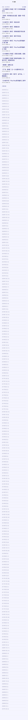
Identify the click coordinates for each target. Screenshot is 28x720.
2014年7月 (4, 492)
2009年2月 (4, 672)
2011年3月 (4, 603)
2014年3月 (4, 503)
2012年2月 (4, 572)
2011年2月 (4, 606)
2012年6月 (4, 561)
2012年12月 (4, 545)
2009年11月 (4, 647)
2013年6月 (4, 528)
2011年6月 (4, 595)
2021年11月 (4, 248)
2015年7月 (4, 459)
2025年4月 (4, 134)
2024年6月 (4, 162)
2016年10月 (4, 417)
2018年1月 (4, 375)
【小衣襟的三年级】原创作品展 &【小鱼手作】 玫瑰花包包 (13, 59)
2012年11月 (4, 548)
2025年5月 (4, 131)
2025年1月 (4, 142)
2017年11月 (4, 381)
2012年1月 (4, 575)
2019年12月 (4, 312)
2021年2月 (4, 273)
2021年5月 (4, 264)
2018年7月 (4, 359)
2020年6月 (4, 295)
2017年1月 (4, 409)
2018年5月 (4, 364)
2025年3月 (4, 137)
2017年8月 (4, 389)
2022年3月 (4, 237)
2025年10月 (4, 117)
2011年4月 (4, 600)
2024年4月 (4, 167)
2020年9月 (4, 287)
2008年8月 (4, 686)
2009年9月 (4, 653)
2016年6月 (4, 428)
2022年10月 (4, 217)
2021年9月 (4, 253)
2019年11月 (4, 314)
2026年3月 (4, 103)
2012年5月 (4, 564)
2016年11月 (4, 414)
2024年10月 (4, 151)
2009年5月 (4, 664)
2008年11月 (4, 681)
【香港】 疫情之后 (7, 65)
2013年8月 (4, 523)
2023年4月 (4, 201)
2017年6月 (4, 395)
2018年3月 (4, 370)
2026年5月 (4, 98)
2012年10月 (4, 550)
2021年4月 (4, 267)
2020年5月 (4, 298)
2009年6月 (4, 661)
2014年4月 (4, 500)
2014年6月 (4, 495)
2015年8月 (4, 456)
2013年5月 (4, 531)
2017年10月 (4, 384)
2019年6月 (4, 328)
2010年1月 (4, 642)
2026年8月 (4, 89)
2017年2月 (4, 406)
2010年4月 (4, 634)
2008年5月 (4, 695)
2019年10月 (4, 317)
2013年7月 (4, 525)
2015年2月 (4, 473)
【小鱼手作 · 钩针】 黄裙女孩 (11, 27)
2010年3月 (4, 636)
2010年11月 (4, 614)
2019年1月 (4, 342)
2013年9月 (4, 520)
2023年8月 (4, 189)
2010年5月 (4, 631)
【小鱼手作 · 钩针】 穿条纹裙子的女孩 (13, 31)
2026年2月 (4, 106)
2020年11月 (4, 281)
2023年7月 (4, 192)
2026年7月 (4, 92)
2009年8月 (4, 656)
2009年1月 (4, 675)
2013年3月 (4, 536)
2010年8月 (4, 622)
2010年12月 (4, 611)
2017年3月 (4, 403)
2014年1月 (4, 509)
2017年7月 (4, 392)
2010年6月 (4, 628)
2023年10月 (4, 184)
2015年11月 (4, 448)
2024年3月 (4, 170)
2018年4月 (4, 367)
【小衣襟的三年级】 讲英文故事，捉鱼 (13, 54)
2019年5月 (4, 331)
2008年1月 (4, 706)
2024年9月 (4, 153)
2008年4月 (4, 697)
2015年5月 (4, 464)
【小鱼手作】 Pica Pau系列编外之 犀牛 (14, 81)
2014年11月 (4, 481)
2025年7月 (4, 126)
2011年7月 (4, 592)
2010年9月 (4, 620)
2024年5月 (4, 164)
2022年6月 (4, 228)
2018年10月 (4, 350)
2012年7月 (4, 559)
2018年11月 (4, 348)
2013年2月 (4, 539)
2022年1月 (4, 242)
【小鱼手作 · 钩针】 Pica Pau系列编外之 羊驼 (13, 48)
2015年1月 (4, 475)
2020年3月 (4, 303)
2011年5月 (4, 597)
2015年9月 (4, 453)
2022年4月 (4, 234)
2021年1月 (4, 275)
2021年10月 (4, 250)
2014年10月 (4, 484)
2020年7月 (4, 292)
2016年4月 (4, 434)
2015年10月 (4, 450)
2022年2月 (4, 239)
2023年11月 (4, 181)
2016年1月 (4, 442)
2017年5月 (4, 398)
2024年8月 (4, 156)
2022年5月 (4, 231)
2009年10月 (4, 650)
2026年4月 (4, 101)
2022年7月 (4, 225)
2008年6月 (4, 692)
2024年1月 (4, 176)
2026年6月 (4, 95)
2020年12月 (4, 278)
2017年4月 (4, 400)
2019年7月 (4, 325)
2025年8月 (4, 123)
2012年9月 (4, 553)
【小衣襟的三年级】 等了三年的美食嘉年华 (13, 10)
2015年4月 (4, 467)
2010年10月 (4, 617)
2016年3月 (4, 436)
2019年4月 (4, 334)
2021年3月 (4, 270)
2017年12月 (4, 378)
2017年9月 (4, 386)
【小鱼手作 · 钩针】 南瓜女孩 (11, 22)
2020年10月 (4, 284)
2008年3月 (4, 700)
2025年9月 (4, 120)
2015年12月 (4, 445)
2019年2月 (4, 339)
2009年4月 (4, 667)
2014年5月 (4, 498)
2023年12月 (4, 178)
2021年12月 (4, 245)
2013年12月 (4, 511)
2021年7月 (4, 259)
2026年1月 (4, 109)
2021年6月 (4, 262)
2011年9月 (4, 586)
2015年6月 (4, 461)
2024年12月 (4, 145)
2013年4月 (4, 534)
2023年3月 (4, 203)
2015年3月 (4, 470)
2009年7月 (4, 659)
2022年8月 (4, 223)
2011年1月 (4, 609)
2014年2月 (4, 506)
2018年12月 (4, 345)
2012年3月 (4, 570)
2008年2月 (4, 703)
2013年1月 (4, 542)
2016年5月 (4, 431)
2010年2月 (4, 639)
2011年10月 (4, 584)
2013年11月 (4, 514)
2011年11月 (4, 581)
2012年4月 (4, 567)
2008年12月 (4, 678)
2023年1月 (4, 209)
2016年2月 (4, 439)
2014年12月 (4, 478)
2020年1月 (4, 309)
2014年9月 (4, 486)
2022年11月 (4, 214)
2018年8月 (4, 356)
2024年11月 (4, 148)
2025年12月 (4, 112)
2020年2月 (4, 306)
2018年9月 (4, 353)
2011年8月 (4, 589)
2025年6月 (4, 128)
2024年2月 (4, 173)
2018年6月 (4, 361)
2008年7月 (4, 689)
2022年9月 (4, 220)
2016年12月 (4, 411)
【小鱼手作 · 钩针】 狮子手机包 (11, 36)
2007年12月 (4, 709)
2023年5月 (4, 198)
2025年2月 (4, 139)
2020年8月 (4, 289)
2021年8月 (4, 256)
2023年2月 (4, 206)
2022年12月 (4, 212)
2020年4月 (4, 300)
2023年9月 (4, 187)
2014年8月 (4, 489)
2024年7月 (4, 159)
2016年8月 (4, 423)
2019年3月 (4, 336)
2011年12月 (4, 578)
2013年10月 (4, 517)
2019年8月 (4, 323)
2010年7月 (4, 625)
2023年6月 (4, 195)
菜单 (15, 1)
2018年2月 (4, 373)
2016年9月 (4, 420)
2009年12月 (4, 645)
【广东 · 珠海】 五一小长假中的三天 (13, 69)
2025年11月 (4, 114)
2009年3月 (4, 670)
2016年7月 (4, 425)
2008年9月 (4, 684)
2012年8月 (4, 556)
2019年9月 (4, 320)
